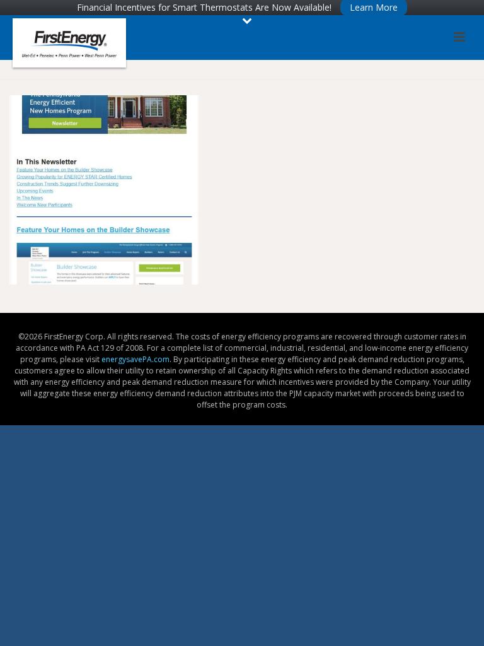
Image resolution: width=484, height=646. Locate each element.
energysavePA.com (135, 359)
